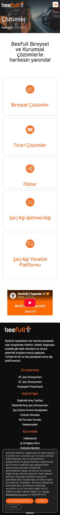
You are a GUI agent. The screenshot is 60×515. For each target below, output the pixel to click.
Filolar (30, 184)
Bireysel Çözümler (30, 105)
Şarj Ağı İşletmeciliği (30, 218)
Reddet (41, 501)
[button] (55, 4)
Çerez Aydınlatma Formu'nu (27, 493)
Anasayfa (7, 27)
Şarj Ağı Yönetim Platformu (30, 262)
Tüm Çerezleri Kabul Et (19, 501)
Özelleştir (13, 507)
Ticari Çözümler (30, 145)
